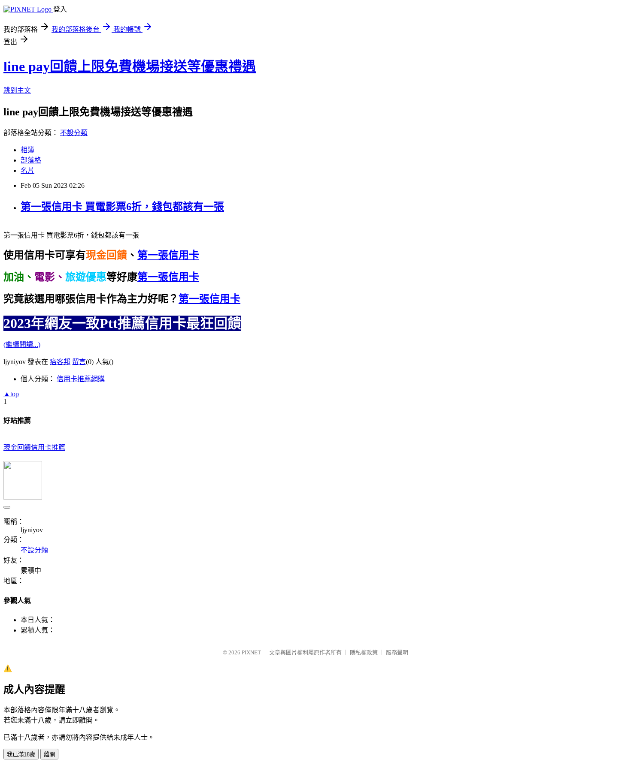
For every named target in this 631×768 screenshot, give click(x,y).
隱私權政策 (364, 652)
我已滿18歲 (21, 754)
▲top (11, 394)
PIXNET (251, 652)
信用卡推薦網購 (81, 378)
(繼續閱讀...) (21, 344)
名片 (27, 170)
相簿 (27, 150)
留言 (79, 361)
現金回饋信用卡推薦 (34, 447)
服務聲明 (397, 652)
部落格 (31, 160)
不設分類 (74, 132)
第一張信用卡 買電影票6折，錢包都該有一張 (122, 206)
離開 (49, 754)
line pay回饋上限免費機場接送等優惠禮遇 (129, 66)
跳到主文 (17, 90)
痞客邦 (60, 361)
